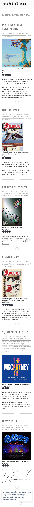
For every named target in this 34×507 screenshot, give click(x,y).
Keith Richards (13, 116)
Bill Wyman (19, 114)
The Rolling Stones (19, 118)
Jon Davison (13, 35)
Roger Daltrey (6, 346)
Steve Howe (20, 35)
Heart (6, 343)
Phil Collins (22, 193)
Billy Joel (22, 338)
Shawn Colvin (5, 429)
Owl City (22, 343)
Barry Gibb (16, 338)
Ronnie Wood (10, 118)
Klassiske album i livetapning (12, 27)
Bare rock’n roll (12, 110)
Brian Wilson (5, 340)
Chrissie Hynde (27, 340)
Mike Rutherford (6, 193)
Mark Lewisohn (15, 343)
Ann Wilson (19, 426)
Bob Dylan (27, 338)
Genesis (27, 192)
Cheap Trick (19, 340)
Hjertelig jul (9, 421)
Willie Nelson (13, 350)
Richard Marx (17, 427)
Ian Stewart (19, 263)
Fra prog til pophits (14, 187)
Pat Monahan (9, 427)
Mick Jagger (21, 116)
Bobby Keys (25, 261)
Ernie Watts (13, 263)
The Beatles (23, 348)
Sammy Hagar (14, 346)
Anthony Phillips (20, 192)
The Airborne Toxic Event (12, 348)
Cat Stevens (13, 340)
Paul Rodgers (12, 345)
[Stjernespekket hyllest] (17, 413)
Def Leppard (23, 341)
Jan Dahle (11, 33)
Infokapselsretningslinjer (9, 499)
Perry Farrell (19, 345)
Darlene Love (16, 341)
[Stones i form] (17, 324)
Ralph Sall (25, 345)
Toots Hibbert (6, 350)
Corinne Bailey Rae (7, 341)
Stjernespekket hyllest (15, 332)
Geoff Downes (6, 35)
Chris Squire (25, 33)
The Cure (28, 348)
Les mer (23, 97)
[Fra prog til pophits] (17, 249)
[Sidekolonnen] (30, 4)
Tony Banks (10, 195)
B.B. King (10, 338)
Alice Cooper (19, 336)
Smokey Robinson (23, 346)
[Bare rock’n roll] (17, 179)
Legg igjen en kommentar (22, 195)
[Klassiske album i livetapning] (17, 102)
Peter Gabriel (15, 193)
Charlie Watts (5, 116)
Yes (25, 35)
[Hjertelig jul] (17, 487)
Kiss (10, 343)
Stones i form (10, 257)
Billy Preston (25, 114)
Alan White (19, 33)
